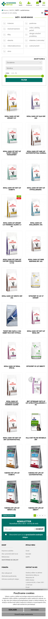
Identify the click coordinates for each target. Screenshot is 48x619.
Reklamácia (5, 557)
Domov (5, 10)
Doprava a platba (7, 551)
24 (10, 13)
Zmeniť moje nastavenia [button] (24, 614)
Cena (7, 73)
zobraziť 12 (5, 13)
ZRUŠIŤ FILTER (39, 59)
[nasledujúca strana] (45, 515)
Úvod (27, 551)
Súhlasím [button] (13, 610)
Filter (24, 80)
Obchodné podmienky (9, 576)
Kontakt (28, 554)
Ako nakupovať (7, 573)
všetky (15, 13)
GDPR (27, 557)
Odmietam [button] (35, 610)
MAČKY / (12, 10)
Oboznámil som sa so (25, 536)
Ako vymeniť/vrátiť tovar (10, 554)
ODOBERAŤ (39, 529)
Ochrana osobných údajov (10, 579)
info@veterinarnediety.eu (34, 590)
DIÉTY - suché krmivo (22, 10)
